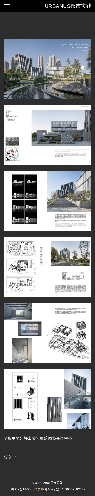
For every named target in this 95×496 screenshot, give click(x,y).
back (5, 26)
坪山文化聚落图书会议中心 (48, 438)
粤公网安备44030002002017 (65, 489)
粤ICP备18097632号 (25, 489)
